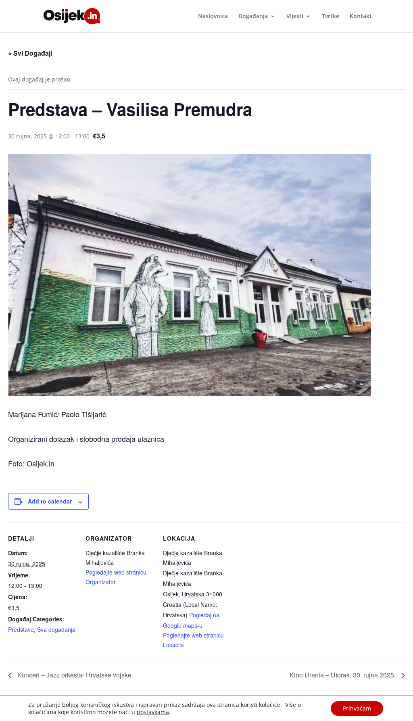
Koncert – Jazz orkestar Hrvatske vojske (73, 674)
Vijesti (294, 16)
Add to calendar (50, 501)
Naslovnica (213, 16)
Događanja (253, 16)
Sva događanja (56, 629)
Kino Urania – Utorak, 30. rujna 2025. (343, 674)
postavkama (153, 712)
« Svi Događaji (30, 53)
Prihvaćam (357, 708)
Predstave (21, 629)
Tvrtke (330, 16)
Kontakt (361, 16)
